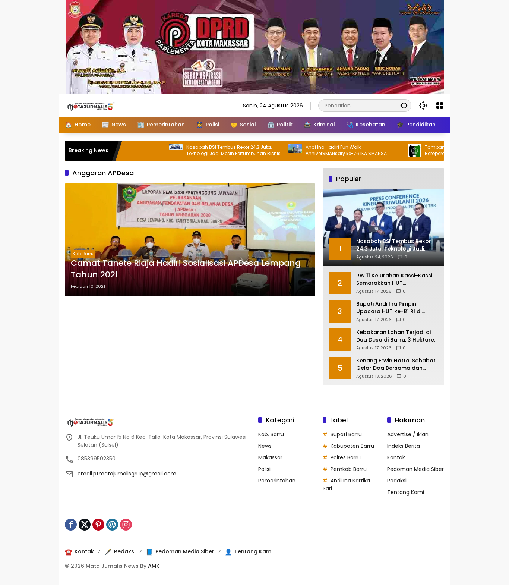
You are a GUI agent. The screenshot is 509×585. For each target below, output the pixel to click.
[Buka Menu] (439, 105)
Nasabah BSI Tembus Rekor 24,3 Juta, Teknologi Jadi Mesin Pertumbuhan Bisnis (218, 150)
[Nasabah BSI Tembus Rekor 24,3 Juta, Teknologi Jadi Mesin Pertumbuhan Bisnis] (160, 150)
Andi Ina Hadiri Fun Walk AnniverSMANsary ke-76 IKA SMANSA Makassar (330, 150)
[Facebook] (71, 525)
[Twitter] (85, 525)
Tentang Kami (405, 492)
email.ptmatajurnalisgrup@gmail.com (127, 473)
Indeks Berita (403, 446)
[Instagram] (126, 525)
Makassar (270, 457)
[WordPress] (112, 525)
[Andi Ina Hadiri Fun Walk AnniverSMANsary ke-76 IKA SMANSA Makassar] (279, 150)
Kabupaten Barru (352, 446)
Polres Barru (346, 457)
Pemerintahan (276, 480)
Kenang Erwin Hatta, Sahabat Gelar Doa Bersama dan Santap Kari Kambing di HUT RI (396, 364)
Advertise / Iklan (408, 434)
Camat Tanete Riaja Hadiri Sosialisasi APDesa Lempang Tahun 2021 (186, 269)
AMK (153, 566)
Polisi (264, 469)
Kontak (396, 457)
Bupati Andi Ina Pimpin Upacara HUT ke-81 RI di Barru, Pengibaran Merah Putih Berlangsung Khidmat (397, 308)
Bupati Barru (346, 434)
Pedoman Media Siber (415, 469)
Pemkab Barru (349, 469)
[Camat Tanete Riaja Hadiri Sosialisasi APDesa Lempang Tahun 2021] (190, 239)
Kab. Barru (83, 254)
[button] (403, 105)
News (265, 446)
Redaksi (397, 480)
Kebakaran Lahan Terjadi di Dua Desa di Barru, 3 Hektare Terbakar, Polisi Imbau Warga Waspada (396, 336)
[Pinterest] (98, 525)
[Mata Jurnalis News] (102, 105)
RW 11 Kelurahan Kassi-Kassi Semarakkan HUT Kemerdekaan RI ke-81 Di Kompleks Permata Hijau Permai (394, 279)
